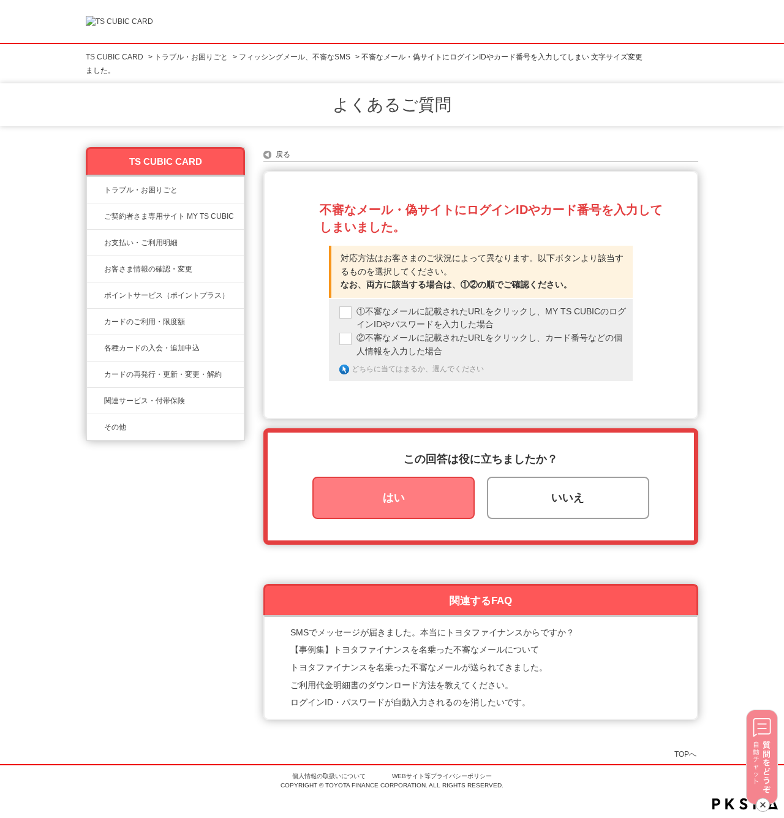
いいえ (567, 497)
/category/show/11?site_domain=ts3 (95, 189)
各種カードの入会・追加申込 (152, 348)
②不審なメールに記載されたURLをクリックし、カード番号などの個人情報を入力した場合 (489, 344)
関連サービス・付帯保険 (144, 400)
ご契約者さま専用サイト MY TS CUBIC (169, 216)
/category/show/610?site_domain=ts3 (95, 400)
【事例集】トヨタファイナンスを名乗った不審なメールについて (414, 649)
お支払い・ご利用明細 (141, 242)
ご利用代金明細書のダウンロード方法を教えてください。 (401, 685)
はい (394, 497)
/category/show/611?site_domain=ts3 (95, 427)
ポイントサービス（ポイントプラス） (166, 295)
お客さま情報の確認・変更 (148, 269)
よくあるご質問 (392, 105)
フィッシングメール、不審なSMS (294, 57)
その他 (115, 427)
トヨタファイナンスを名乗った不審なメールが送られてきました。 (419, 667)
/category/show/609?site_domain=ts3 (95, 374)
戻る (283, 154)
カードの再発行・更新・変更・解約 (163, 374)
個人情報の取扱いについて (329, 776)
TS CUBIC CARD (114, 57)
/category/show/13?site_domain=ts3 (95, 242)
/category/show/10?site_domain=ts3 (95, 216)
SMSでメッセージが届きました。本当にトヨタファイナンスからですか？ (432, 632)
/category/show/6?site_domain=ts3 (95, 348)
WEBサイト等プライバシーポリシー (442, 776)
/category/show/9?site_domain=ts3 (95, 269)
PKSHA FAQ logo (745, 804)
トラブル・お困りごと (191, 57)
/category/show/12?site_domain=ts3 (95, 295)
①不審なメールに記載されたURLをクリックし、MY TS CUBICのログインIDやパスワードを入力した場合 (491, 318)
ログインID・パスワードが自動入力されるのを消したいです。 (410, 702)
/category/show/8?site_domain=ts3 (95, 321)
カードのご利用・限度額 (144, 321)
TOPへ (685, 754)
